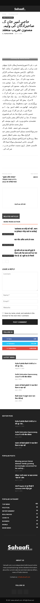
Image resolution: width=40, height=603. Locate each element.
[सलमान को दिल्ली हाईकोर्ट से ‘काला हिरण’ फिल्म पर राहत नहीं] (7, 388)
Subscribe (32, 348)
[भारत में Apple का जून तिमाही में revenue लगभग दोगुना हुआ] (7, 489)
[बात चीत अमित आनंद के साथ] (7, 242)
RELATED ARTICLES (11, 216)
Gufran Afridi (8, 33)
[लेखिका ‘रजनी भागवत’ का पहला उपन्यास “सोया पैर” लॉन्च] (7, 478)
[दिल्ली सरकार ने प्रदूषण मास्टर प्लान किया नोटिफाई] (7, 399)
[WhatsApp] (14, 38)
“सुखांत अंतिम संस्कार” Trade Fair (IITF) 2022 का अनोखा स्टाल (9, 179)
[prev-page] (3, 261)
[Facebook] (4, 38)
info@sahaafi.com (24, 577)
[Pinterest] (20, 38)
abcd (35, 177)
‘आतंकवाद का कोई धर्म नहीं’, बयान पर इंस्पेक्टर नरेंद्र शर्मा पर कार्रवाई (25, 230)
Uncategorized (13, 14)
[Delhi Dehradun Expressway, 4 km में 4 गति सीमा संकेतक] (7, 377)
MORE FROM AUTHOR (12, 222)
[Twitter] (9, 38)
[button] (3, 9)
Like (35, 339)
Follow (33, 343)
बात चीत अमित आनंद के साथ (24, 239)
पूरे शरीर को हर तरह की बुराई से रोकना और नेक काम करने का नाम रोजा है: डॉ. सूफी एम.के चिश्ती (25, 253)
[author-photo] (20, 201)
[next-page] (7, 261)
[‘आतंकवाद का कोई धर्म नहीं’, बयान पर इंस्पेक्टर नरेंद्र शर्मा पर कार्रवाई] (7, 231)
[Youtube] (26, 592)
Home (4, 14)
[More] (25, 38)
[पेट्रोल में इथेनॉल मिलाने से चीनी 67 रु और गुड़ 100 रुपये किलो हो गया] (7, 366)
